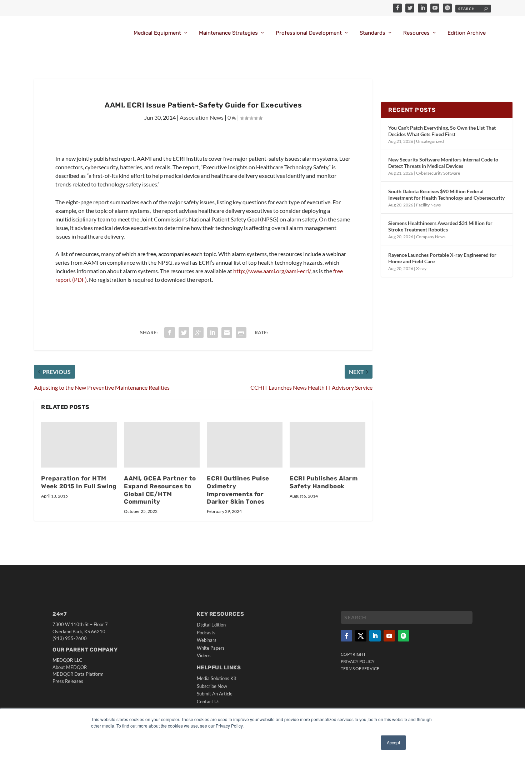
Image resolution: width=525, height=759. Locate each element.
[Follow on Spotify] (403, 635)
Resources (416, 33)
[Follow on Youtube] (389, 635)
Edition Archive (467, 33)
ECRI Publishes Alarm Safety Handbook (324, 482)
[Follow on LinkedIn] (375, 635)
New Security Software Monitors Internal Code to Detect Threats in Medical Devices (443, 162)
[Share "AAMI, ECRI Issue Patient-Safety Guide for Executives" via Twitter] (184, 332)
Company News (430, 236)
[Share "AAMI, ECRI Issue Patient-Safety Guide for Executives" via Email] (227, 332)
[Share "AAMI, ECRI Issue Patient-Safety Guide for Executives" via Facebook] (169, 332)
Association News (202, 117)
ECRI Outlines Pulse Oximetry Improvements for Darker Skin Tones (238, 490)
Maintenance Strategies (228, 33)
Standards (372, 33)
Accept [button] (393, 742)
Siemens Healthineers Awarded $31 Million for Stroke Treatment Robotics (440, 226)
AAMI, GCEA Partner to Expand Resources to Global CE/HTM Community (160, 490)
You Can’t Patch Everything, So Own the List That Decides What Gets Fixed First (442, 131)
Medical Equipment (157, 33)
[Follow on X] (360, 635)
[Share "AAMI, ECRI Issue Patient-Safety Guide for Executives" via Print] (241, 332)
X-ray (421, 268)
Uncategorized (430, 141)
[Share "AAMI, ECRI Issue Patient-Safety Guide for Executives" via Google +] (198, 332)
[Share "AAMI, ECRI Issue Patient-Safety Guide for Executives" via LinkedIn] (212, 332)
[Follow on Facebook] (346, 635)
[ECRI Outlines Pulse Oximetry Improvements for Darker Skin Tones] (244, 445)
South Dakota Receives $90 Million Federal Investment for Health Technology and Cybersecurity (446, 194)
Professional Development (309, 33)
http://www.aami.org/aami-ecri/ (271, 271)
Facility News (428, 205)
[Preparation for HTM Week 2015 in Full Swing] (79, 445)
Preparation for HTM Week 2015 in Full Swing (79, 482)
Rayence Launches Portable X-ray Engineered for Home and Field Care (442, 258)
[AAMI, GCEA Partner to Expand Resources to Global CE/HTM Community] (162, 445)
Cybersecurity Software (438, 173)
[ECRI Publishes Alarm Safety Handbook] (327, 445)
